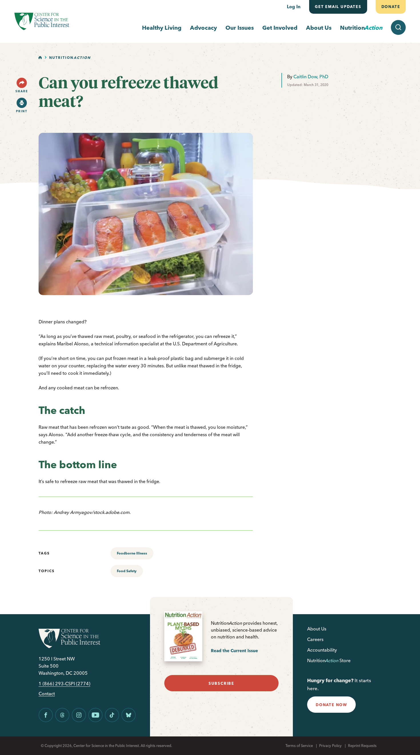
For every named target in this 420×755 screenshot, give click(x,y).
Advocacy (203, 27)
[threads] (62, 715)
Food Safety (127, 571)
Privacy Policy (330, 745)
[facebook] (46, 715)
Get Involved (279, 27)
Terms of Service (299, 745)
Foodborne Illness (132, 553)
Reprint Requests (362, 745)
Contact (47, 693)
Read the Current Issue (234, 650)
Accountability (322, 650)
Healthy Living (161, 27)
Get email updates (338, 6)
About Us (318, 27)
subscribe (221, 683)
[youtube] (95, 715)
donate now (331, 704)
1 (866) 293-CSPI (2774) (64, 683)
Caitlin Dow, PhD (310, 76)
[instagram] (79, 715)
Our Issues (239, 27)
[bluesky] (128, 715)
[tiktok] (112, 715)
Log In (294, 6)
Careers (315, 639)
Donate (390, 6)
